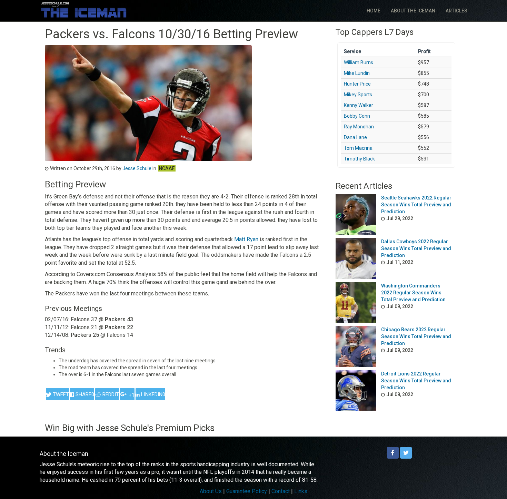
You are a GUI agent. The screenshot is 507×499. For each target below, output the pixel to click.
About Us (211, 491)
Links (300, 491)
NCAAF (167, 168)
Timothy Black (359, 159)
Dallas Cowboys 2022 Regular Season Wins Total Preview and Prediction (416, 248)
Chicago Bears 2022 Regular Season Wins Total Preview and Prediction (416, 336)
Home (373, 10)
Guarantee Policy (246, 491)
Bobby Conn (357, 116)
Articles (456, 10)
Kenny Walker (358, 105)
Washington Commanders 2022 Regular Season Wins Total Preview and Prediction (413, 292)
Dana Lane (355, 137)
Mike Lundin (357, 73)
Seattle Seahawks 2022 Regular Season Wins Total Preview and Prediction (416, 204)
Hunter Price (357, 84)
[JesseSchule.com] (84, 10)
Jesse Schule (136, 168)
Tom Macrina (358, 148)
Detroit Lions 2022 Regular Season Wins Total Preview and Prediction (416, 380)
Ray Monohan (359, 126)
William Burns (358, 62)
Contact (280, 491)
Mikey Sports (358, 94)
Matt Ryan (247, 239)
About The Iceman (413, 10)
